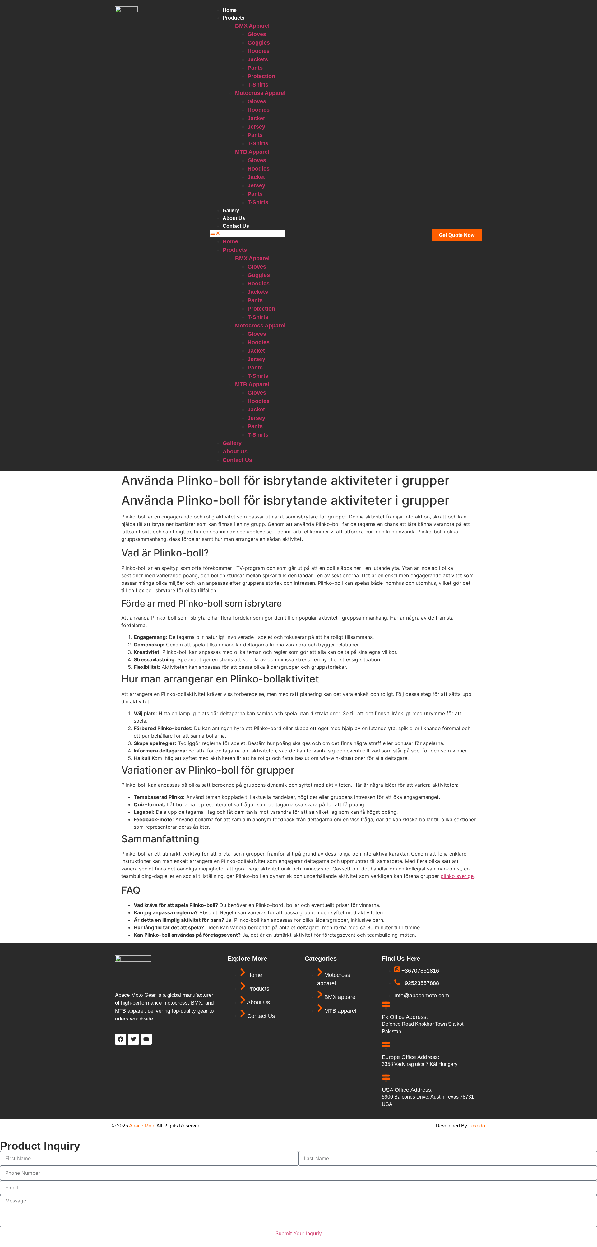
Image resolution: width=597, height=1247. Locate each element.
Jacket (256, 118)
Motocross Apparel (260, 93)
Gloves (257, 34)
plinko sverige (457, 876)
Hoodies (259, 51)
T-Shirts (258, 85)
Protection (261, 76)
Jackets (258, 59)
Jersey (256, 127)
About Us (234, 218)
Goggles (259, 43)
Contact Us (236, 226)
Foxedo (476, 1125)
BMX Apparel (252, 26)
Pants (255, 68)
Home (230, 10)
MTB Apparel (252, 152)
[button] (247, 233)
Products (233, 18)
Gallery (231, 210)
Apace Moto (142, 1125)
